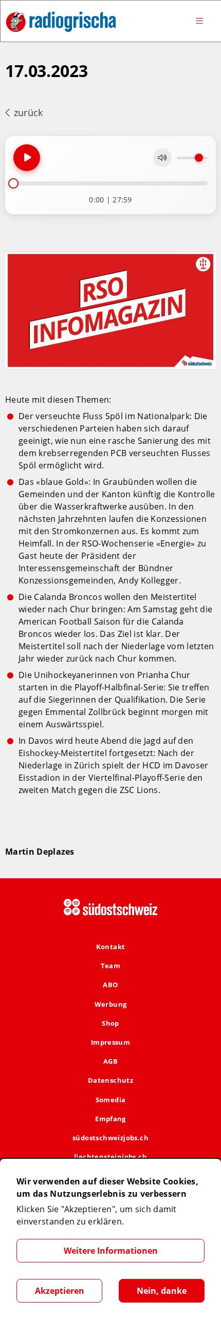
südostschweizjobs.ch (110, 1137)
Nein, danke (162, 1290)
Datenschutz (110, 1080)
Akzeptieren (59, 1290)
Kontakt (110, 946)
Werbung (111, 1004)
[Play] (26, 157)
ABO (110, 984)
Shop (110, 1023)
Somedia (111, 1099)
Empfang (110, 1118)
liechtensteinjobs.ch (110, 1156)
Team (111, 965)
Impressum (111, 1042)
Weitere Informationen (111, 1250)
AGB (110, 1061)
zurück (27, 112)
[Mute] (162, 157)
